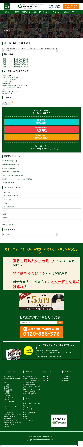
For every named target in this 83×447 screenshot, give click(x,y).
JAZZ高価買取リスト (29, 382)
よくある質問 (8, 390)
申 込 (60, 322)
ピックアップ (6, 192)
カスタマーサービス (9, 401)
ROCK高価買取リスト (29, 376)
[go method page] (77, 351)
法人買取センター (48, 376)
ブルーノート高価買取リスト (10, 87)
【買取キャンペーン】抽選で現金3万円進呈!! (15, 61)
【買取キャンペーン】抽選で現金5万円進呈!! (15, 59)
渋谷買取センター (48, 380)
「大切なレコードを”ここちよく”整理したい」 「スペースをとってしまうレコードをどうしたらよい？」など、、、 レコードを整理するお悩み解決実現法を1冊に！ (55, 351)
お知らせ (6, 399)
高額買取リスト (28, 371)
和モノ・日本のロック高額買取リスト (13, 175)
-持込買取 (6, 388)
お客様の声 (5, 75)
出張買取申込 (66, 378)
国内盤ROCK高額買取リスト (10, 164)
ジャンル (7, 81)
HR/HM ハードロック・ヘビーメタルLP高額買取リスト (18, 179)
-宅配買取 (6, 384)
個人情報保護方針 (9, 413)
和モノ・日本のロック (8, 91)
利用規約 (6, 426)
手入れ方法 (5, 221)
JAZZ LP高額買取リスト (9, 168)
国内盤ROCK (6, 83)
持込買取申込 (66, 380)
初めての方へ (8, 395)
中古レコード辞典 (7, 225)
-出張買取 (6, 386)
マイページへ (76, 1)
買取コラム (27, 398)
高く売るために (8, 392)
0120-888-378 (31, 6)
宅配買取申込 (66, 376)
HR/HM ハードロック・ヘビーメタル (13, 85)
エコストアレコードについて (12, 376)
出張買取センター (48, 378)
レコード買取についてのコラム (11, 77)
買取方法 (5, 217)
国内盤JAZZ (5, 93)
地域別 (4, 214)
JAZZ (4, 89)
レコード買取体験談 (8, 206)
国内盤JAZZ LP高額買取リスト (11, 171)
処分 (3, 210)
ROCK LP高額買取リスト (9, 161)
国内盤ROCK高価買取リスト (31, 378)
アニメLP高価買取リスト (9, 182)
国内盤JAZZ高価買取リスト (31, 384)
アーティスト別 (8, 79)
